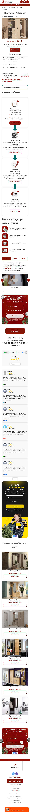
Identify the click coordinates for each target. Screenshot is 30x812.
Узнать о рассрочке (15, 181)
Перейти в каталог (15, 211)
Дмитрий (9, 461)
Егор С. (9, 425)
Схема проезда (15, 790)
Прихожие (12, 7)
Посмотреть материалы (15, 331)
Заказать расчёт (15, 49)
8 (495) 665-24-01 (16, 114)
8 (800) (15, 777)
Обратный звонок (15, 781)
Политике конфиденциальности (15, 319)
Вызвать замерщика (15, 152)
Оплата (23, 258)
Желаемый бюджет (16, 310)
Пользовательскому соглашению (11, 320)
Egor (8, 407)
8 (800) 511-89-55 (16, 112)
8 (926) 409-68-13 (16, 117)
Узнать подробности (25, 76)
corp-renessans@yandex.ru (15, 784)
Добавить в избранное (15, 794)
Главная (4, 7)
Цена (5, 258)
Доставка (14, 258)
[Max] (16, 536)
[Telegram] (14, 536)
